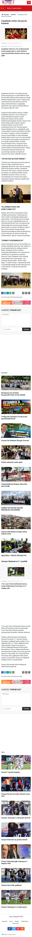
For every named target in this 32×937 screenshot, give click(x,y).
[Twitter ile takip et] (14, 928)
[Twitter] (5, 293)
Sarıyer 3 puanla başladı (14, 8)
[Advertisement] (16, 73)
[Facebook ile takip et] (10, 928)
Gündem (13, 14)
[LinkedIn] (8, 293)
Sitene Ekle (16, 923)
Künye (11, 921)
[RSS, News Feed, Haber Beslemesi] (22, 928)
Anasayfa (6, 14)
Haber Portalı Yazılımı (10, 934)
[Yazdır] (13, 293)
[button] (23, 293)
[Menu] (28, 2)
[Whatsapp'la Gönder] (10, 293)
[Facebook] (2, 293)
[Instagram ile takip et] (18, 928)
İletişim (17, 921)
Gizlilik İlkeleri (24, 921)
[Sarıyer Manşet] (8, 2)
